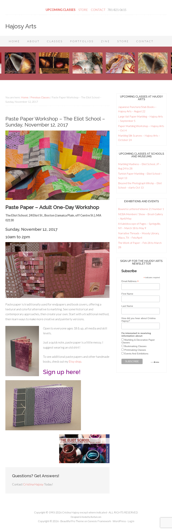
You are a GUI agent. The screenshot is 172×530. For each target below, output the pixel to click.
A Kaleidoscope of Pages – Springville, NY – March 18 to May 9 (139, 226)
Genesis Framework (99, 521)
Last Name (127, 306)
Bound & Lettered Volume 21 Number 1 (141, 208)
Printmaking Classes (135, 350)
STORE (83, 10)
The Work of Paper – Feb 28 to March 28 (140, 245)
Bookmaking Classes (135, 346)
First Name (127, 293)
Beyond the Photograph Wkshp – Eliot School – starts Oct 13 (140, 185)
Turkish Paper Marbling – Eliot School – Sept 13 (140, 175)
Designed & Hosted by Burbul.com (86, 517)
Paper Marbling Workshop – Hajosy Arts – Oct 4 (141, 128)
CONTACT (98, 10)
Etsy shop (75, 361)
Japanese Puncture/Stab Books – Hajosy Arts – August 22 (137, 109)
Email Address (130, 281)
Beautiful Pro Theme (72, 521)
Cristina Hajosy (33, 484)
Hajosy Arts (20, 26)
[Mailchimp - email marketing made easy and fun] (155, 362)
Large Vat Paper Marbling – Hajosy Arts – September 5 (140, 118)
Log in (131, 521)
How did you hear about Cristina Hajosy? (138, 319)
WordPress (119, 521)
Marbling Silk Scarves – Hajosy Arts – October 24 (139, 137)
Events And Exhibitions (136, 353)
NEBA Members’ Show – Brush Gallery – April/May (140, 216)
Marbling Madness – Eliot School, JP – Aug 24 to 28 (139, 166)
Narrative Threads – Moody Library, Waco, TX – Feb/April (138, 235)
